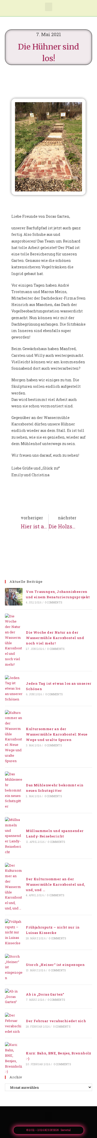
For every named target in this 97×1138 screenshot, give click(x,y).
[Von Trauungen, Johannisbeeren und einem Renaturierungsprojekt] (14, 597)
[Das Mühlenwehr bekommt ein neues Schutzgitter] (14, 790)
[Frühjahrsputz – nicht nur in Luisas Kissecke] (14, 932)
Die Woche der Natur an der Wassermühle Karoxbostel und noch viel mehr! (55, 637)
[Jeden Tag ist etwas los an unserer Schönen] (14, 688)
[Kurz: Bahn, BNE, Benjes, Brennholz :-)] (14, 1058)
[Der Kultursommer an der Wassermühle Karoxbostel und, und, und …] (14, 887)
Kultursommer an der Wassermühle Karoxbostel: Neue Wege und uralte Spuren (57, 734)
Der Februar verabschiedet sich (56, 1021)
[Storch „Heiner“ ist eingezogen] (14, 967)
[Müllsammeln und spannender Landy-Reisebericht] (14, 836)
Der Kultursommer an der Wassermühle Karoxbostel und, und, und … (55, 884)
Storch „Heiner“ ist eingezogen (55, 964)
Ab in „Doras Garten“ (45, 994)
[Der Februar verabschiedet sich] (14, 1023)
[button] (48, 7)
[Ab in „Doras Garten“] (14, 997)
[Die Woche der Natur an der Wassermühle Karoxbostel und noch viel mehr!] (14, 640)
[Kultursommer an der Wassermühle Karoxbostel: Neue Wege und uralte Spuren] (14, 737)
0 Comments (53, 602)
